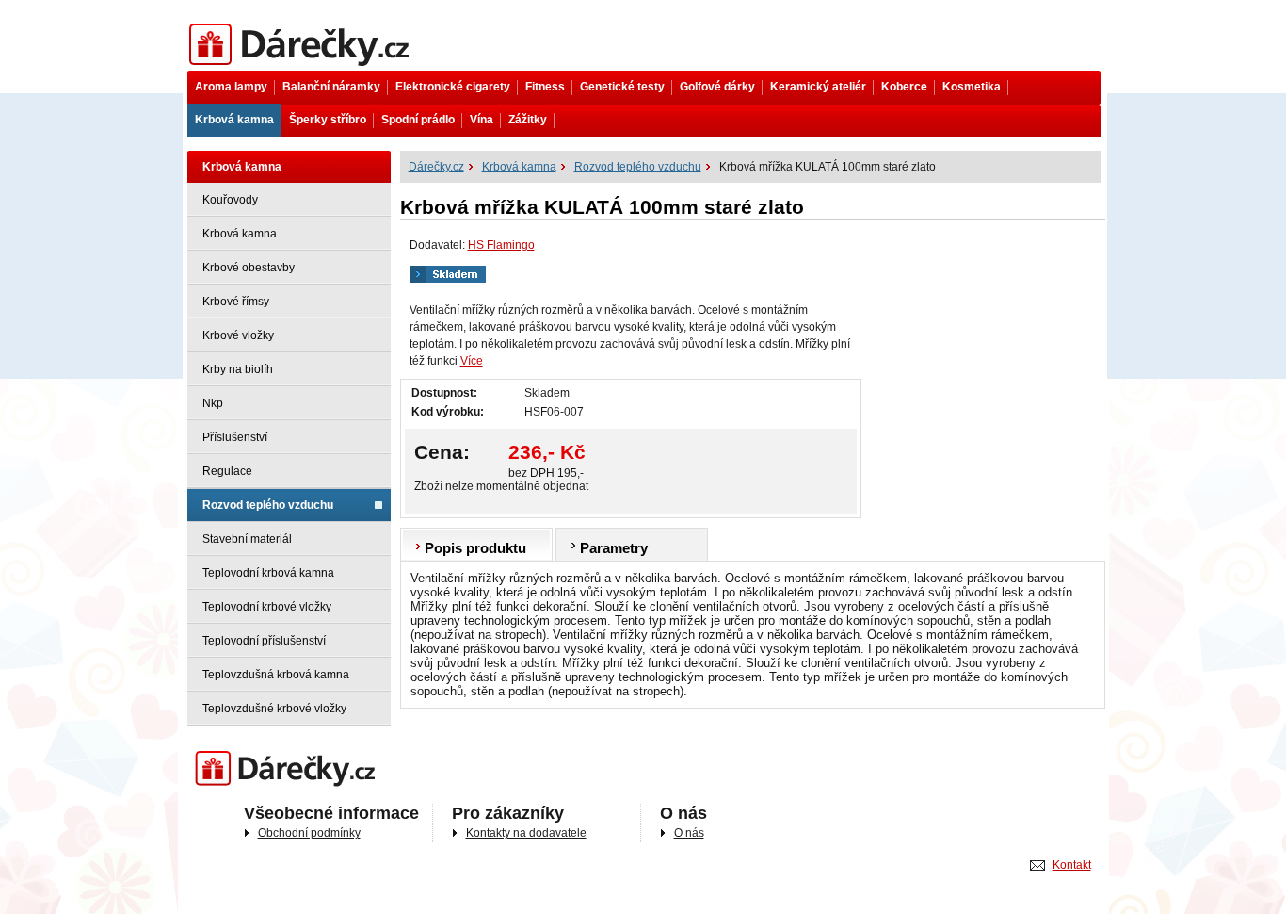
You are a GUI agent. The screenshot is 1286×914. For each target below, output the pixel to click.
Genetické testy (622, 86)
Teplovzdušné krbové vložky (274, 708)
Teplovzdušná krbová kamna (275, 674)
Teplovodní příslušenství (264, 640)
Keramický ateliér (818, 86)
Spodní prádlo (418, 119)
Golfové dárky (717, 86)
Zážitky (527, 119)
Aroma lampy (231, 86)
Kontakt (1072, 865)
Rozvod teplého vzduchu (267, 505)
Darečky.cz (215, 752)
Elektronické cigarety (452, 86)
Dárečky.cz (215, 25)
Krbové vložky (238, 335)
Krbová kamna (234, 119)
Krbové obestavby (248, 267)
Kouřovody (230, 199)
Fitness (545, 86)
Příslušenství (234, 437)
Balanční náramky (331, 86)
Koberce (904, 86)
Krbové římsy (235, 301)
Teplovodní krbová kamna (268, 572)
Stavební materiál (247, 539)
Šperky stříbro (327, 119)
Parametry (614, 548)
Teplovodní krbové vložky (266, 606)
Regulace (227, 471)
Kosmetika (971, 86)
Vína (481, 119)
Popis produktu (475, 548)
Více (471, 360)
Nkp (212, 403)
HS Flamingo (501, 245)
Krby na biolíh (237, 369)
